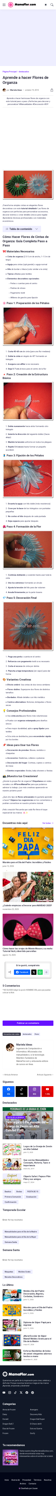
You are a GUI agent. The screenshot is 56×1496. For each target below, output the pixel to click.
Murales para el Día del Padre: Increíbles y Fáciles (27, 862)
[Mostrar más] (46, 972)
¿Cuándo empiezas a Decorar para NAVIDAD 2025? (27, 905)
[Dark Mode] (45, 4)
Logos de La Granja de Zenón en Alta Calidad (37, 1147)
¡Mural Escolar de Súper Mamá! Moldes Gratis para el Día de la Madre (37, 1339)
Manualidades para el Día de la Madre (21, 1232)
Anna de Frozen (9, 1410)
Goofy (32, 1433)
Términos (37, 1480)
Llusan (35, 1488)
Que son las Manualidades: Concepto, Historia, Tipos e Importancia (36, 1163)
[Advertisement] (28, 37)
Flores (37, 1034)
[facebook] (27, 1392)
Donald (5, 1419)
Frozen (5, 1433)
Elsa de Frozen (9, 1429)
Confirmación (10, 1202)
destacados (24, 72)
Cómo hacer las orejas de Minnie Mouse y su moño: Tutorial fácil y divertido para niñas (28, 949)
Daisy (5, 1414)
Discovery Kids (36, 1414)
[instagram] (9, 1392)
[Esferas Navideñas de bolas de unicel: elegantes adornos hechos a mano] (12, 1355)
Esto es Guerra (36, 1429)
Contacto (32, 1484)
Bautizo (8, 1192)
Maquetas (9, 1272)
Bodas (19, 1192)
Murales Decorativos (14, 1277)
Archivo (23, 1484)
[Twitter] (33, 972)
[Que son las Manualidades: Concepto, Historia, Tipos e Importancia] (12, 1164)
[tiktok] (15, 1392)
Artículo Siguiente (44, 1075)
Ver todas (46, 823)
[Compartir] (50, 90)
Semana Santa (11, 1242)
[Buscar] (52, 4)
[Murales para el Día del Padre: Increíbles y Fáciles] (28, 843)
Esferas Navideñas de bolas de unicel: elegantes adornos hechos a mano (37, 1354)
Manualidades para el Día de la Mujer (20, 1237)
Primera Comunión (13, 1197)
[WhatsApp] (40, 972)
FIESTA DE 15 (32, 1192)
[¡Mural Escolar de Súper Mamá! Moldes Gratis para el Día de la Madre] (12, 1340)
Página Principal (10, 72)
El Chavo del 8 (35, 1424)
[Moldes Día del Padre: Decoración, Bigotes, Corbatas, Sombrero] (12, 1295)
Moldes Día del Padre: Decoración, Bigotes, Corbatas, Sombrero (34, 1294)
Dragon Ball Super (37, 1419)
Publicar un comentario (28, 1023)
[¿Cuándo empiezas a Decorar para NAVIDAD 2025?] (28, 887)
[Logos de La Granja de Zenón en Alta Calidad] (12, 1149)
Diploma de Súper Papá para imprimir (37, 1323)
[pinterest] (32, 1392)
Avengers (34, 1410)
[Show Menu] (4, 4)
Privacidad (26, 1480)
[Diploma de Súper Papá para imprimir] (12, 1325)
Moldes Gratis (24, 1272)
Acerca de (15, 1480)
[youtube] (4, 1392)
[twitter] (21, 1392)
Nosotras (47, 1480)
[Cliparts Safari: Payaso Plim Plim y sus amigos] (12, 1179)
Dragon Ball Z (8, 1424)
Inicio (7, 1480)
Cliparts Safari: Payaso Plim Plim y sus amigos (37, 1177)
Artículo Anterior (11, 1075)
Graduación (31, 1197)
